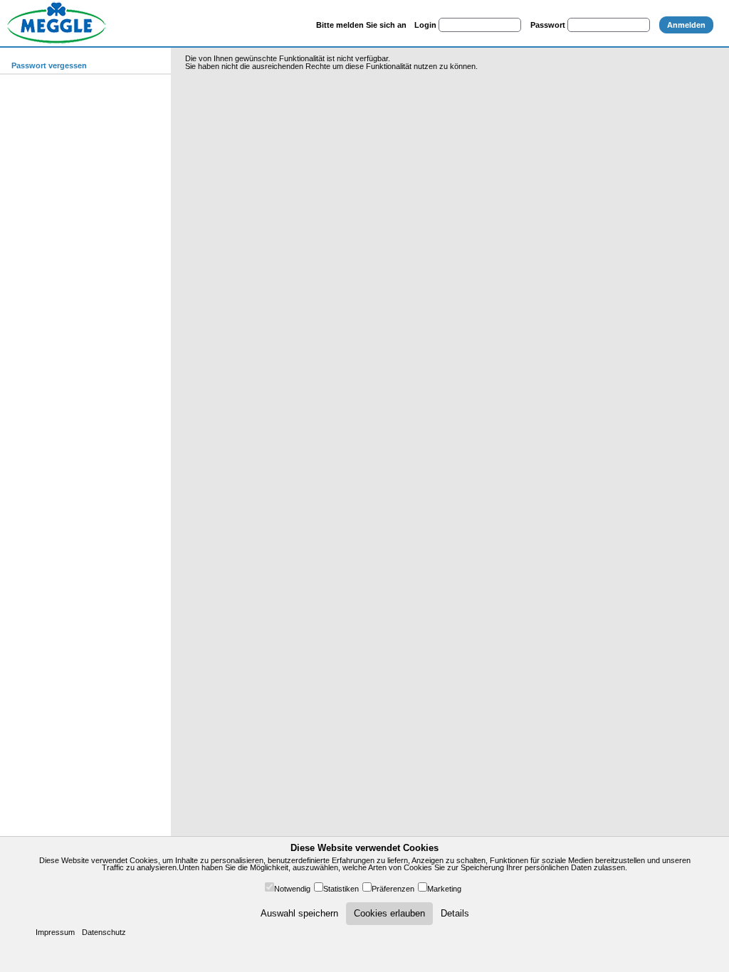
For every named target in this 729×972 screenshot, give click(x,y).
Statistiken (341, 888)
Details (455, 913)
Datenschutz (104, 932)
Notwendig (292, 888)
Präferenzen (393, 888)
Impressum (55, 932)
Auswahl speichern (299, 913)
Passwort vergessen (49, 65)
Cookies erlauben (389, 913)
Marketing (444, 888)
